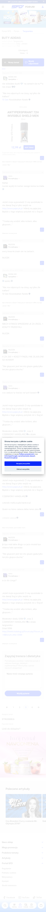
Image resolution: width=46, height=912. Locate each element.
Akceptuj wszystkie (23, 463)
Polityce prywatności (26, 454)
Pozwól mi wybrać (10, 458)
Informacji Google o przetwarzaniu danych (19, 456)
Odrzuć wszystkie (23, 469)
